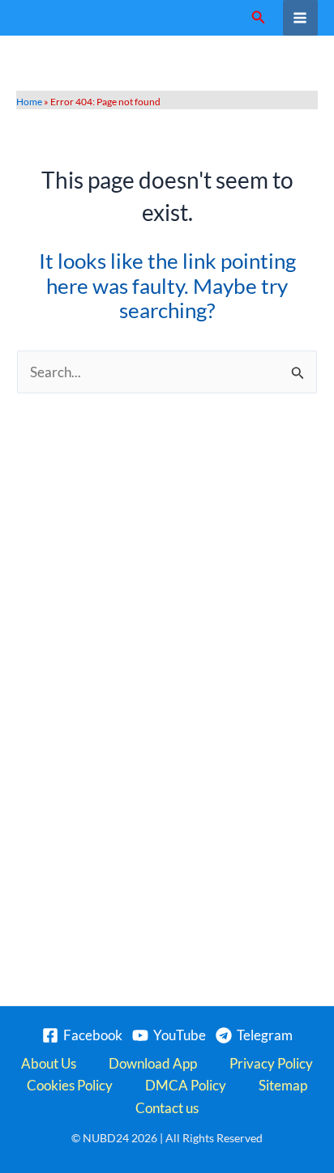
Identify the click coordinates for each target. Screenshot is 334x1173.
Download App (153, 1063)
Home (29, 102)
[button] (258, 17)
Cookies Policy (70, 1085)
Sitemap (283, 1085)
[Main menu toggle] (301, 18)
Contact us (167, 1107)
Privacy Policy (271, 1063)
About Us (48, 1063)
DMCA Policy (185, 1085)
